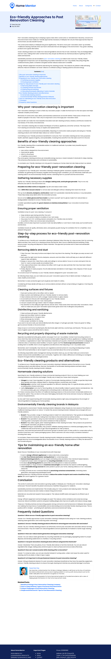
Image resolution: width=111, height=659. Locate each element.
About (81, 5)
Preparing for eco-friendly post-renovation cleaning (35, 78)
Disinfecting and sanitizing (29, 89)
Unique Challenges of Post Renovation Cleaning (37, 588)
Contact (98, 5)
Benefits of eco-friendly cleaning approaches (33, 76)
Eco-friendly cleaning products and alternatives (34, 93)
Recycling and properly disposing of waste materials (37, 91)
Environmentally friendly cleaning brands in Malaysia (37, 97)
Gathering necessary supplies (30, 80)
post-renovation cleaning (52, 59)
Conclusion (22, 100)
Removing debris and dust (29, 86)
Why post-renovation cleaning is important (32, 74)
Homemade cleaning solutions (30, 95)
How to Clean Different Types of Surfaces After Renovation (41, 586)
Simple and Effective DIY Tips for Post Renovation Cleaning (41, 590)
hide (42, 71)
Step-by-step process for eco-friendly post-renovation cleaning (39, 84)
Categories (88, 5)
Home (75, 5)
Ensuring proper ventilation (29, 82)
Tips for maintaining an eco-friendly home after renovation (37, 98)
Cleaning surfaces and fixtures (30, 87)
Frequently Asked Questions (28, 102)
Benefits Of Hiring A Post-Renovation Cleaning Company (40, 584)
